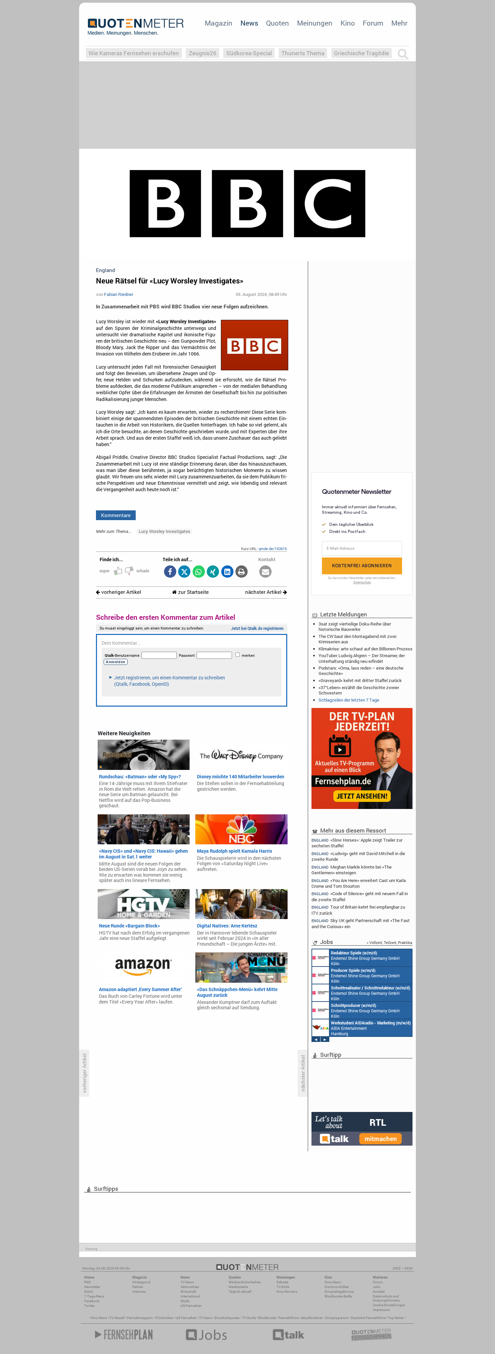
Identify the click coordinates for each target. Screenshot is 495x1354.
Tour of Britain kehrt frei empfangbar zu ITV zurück (358, 909)
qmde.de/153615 (273, 548)
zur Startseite (193, 592)
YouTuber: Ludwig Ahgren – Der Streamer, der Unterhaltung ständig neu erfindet (362, 658)
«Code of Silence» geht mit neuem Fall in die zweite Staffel (359, 896)
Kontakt (379, 1291)
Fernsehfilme (288, 1318)
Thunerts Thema (303, 53)
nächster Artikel (264, 592)
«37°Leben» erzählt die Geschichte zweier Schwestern (359, 690)
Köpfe (184, 1301)
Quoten (277, 23)
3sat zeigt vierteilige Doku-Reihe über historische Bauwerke (355, 626)
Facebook (91, 1301)
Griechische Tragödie (361, 53)
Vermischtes (189, 1287)
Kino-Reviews (286, 1291)
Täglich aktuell (240, 1291)
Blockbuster (267, 1318)
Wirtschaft (188, 1291)
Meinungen (314, 23)
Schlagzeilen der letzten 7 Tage (349, 700)
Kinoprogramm (337, 1318)
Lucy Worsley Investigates (164, 531)
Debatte (282, 1282)
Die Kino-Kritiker (337, 1287)
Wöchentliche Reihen (245, 1282)
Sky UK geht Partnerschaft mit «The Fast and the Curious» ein (360, 923)
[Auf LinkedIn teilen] (227, 572)
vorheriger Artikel (120, 592)
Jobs (377, 1287)
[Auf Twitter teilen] (184, 572)
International (190, 1296)
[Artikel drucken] (241, 572)
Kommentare (116, 515)
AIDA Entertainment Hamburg (371, 1028)
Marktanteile (238, 1287)
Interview (139, 1291)
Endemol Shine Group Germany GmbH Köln (365, 958)
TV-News (187, 1282)
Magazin (218, 23)
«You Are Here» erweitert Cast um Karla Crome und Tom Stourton (358, 883)
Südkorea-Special (249, 53)
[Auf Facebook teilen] (170, 572)
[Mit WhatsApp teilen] (198, 572)
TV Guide (249, 1318)
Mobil (88, 1291)
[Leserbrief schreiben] (265, 572)
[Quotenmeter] (135, 27)
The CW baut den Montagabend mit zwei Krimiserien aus (357, 639)
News (249, 23)
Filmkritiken (164, 1318)
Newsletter (92, 1287)
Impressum (381, 1310)
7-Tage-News (94, 1296)
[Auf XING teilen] (213, 572)
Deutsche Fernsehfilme (368, 1318)
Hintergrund (141, 1282)
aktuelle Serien (312, 1318)
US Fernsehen (186, 1318)
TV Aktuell (117, 1318)
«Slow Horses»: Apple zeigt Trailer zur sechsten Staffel (356, 842)
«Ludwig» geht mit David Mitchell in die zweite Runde (358, 856)
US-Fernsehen (191, 1306)
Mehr (399, 23)
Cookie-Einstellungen (389, 1305)
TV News (205, 1318)
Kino (347, 23)
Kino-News (333, 1282)
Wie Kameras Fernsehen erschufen (134, 53)
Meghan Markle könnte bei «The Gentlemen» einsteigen (351, 869)
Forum (373, 23)
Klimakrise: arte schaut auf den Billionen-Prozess (365, 649)
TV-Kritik (282, 1287)
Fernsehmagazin (140, 1318)
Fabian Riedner (118, 294)
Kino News (99, 1318)
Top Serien (396, 1318)
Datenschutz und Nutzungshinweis (386, 1298)
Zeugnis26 (203, 53)
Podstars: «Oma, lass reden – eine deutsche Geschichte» (361, 670)
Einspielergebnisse (339, 1291)
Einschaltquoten (227, 1318)
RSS (87, 1282)
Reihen (137, 1287)
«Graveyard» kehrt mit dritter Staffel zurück (360, 680)
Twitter (89, 1306)
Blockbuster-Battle (338, 1296)
